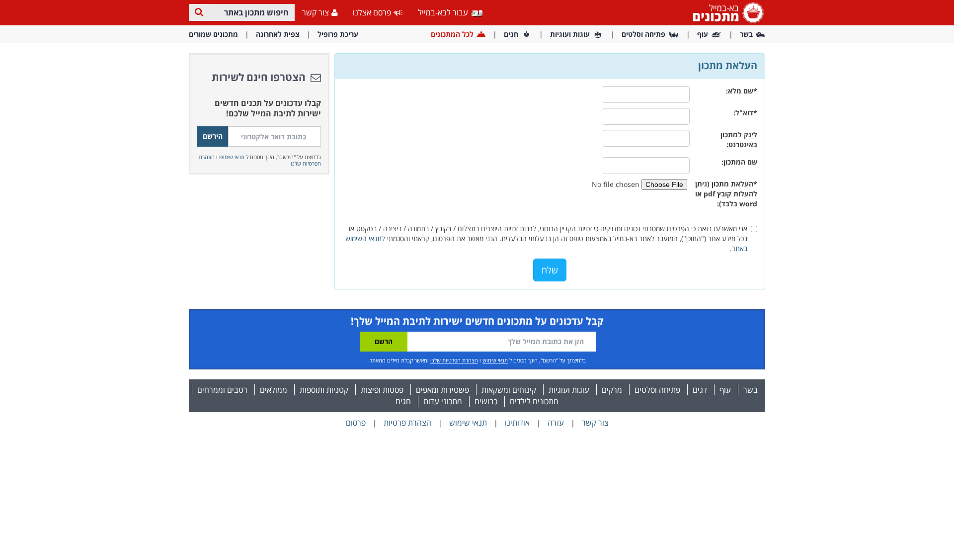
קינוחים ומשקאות (508, 389)
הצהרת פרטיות (407, 422)
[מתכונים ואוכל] (726, 12)
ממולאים (273, 389)
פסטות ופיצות (382, 389)
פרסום (356, 422)
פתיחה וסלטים (643, 34)
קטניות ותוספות (324, 389)
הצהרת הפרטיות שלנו (454, 360)
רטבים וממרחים (222, 389)
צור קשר (315, 12)
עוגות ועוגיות (570, 34)
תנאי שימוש (231, 157)
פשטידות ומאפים (442, 389)
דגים (700, 389)
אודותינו (517, 422)
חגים (511, 34)
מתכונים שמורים (213, 34)
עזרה (556, 422)
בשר (746, 34)
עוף (702, 34)
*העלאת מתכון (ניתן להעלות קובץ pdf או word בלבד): (726, 193)
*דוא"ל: (745, 112)
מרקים (612, 389)
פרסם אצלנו (372, 12)
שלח (550, 270)
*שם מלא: (741, 90)
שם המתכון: (739, 162)
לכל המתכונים (452, 34)
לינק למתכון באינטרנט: (738, 139)
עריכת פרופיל (338, 34)
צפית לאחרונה (278, 34)
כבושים (486, 401)
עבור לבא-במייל (444, 12)
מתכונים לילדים (534, 401)
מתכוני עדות (442, 401)
